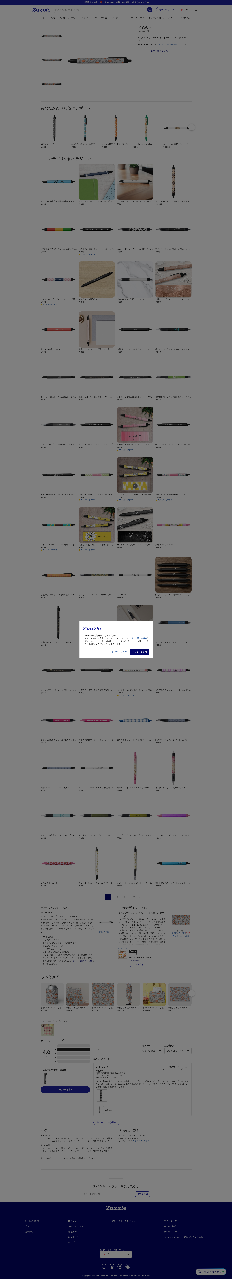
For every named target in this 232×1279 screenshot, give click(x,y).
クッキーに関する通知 (137, 638)
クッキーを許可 (139, 652)
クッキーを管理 (119, 652)
